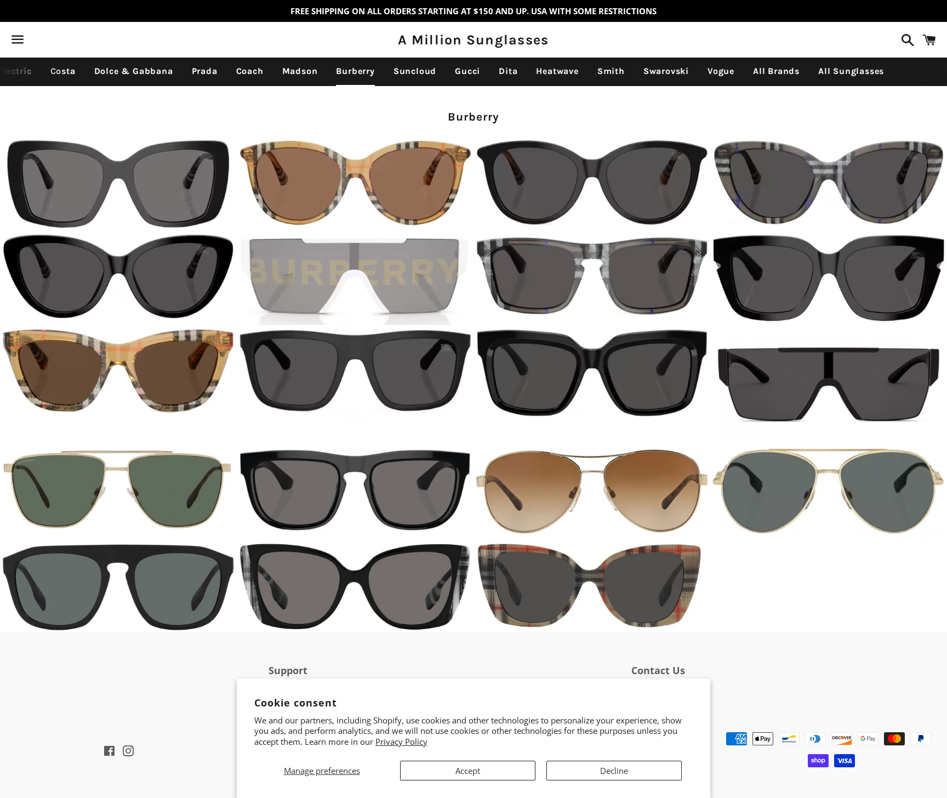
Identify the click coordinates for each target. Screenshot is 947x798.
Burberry (355, 71)
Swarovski (666, 71)
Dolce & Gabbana (133, 71)
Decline (614, 770)
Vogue (721, 71)
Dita (508, 71)
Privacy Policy (401, 741)
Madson (300, 71)
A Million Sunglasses (473, 40)
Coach (250, 71)
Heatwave (557, 71)
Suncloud (414, 71)
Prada (205, 71)
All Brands (776, 71)
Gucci (467, 71)
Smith (611, 71)
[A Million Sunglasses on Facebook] (36, 41)
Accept (467, 770)
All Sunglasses (851, 71)
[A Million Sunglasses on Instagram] (56, 41)
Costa (63, 71)
